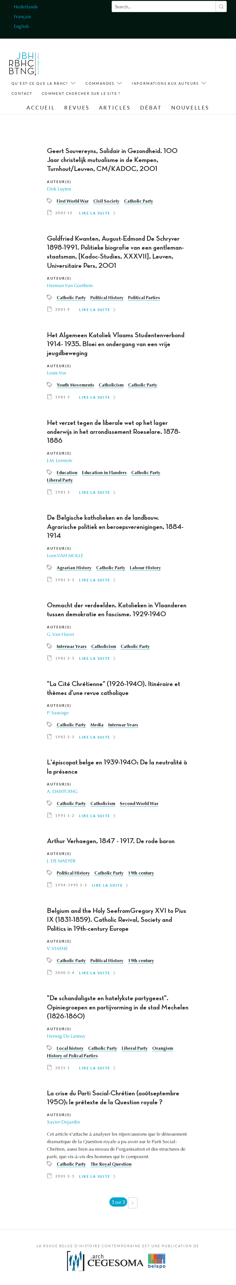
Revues (77, 108)
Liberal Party (60, 480)
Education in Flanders (104, 473)
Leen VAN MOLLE (65, 556)
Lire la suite (94, 213)
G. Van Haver (60, 634)
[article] (118, 184)
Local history (70, 1048)
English (21, 27)
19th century (141, 873)
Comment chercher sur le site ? (81, 93)
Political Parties (144, 298)
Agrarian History (74, 568)
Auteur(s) (59, 182)
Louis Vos (56, 373)
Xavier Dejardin (63, 1122)
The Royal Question (111, 1164)
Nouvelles (190, 108)
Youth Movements (75, 385)
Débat (151, 108)
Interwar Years (72, 647)
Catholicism (111, 385)
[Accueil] (24, 65)
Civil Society (106, 201)
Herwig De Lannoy (66, 1036)
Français (22, 17)
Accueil (40, 108)
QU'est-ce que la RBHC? (40, 83)
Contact (22, 93)
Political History (106, 298)
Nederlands (26, 7)
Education (67, 473)
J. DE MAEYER (61, 861)
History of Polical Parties (72, 1056)
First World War (73, 201)
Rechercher (221, 6)
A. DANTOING (62, 792)
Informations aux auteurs (165, 83)
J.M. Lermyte (59, 461)
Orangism (162, 1048)
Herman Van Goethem (70, 286)
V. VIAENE (57, 949)
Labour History (145, 568)
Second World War (139, 804)
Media (97, 725)
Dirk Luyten (59, 189)
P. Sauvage (58, 713)
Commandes (100, 83)
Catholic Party (138, 201)
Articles (115, 108)
